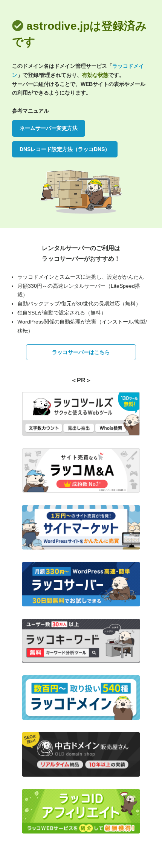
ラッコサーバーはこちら (81, 352)
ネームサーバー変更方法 (49, 128)
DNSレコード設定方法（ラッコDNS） (65, 149)
